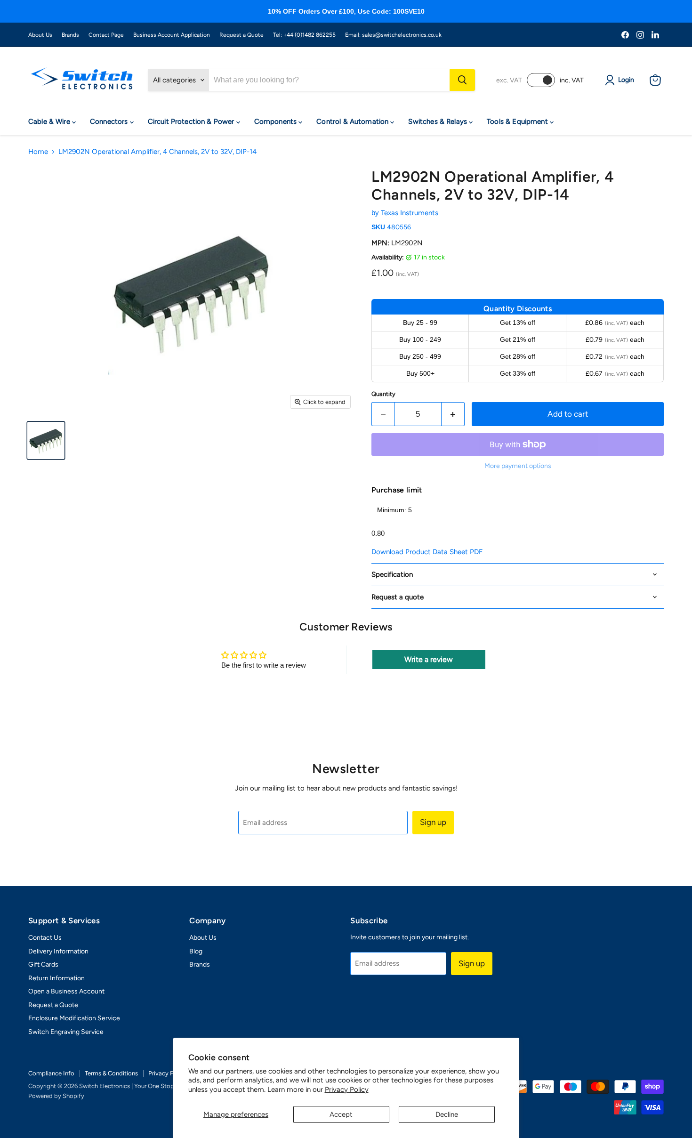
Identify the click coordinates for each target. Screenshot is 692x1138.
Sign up (433, 822)
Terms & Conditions (111, 1073)
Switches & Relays (438, 121)
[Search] (462, 80)
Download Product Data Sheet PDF (427, 552)
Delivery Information (58, 951)
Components (276, 121)
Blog (195, 951)
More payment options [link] (517, 466)
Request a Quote (241, 35)
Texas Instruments (409, 213)
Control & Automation (353, 121)
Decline (446, 1114)
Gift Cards (43, 964)
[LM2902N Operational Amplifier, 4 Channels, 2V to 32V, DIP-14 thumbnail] (45, 440)
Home (38, 152)
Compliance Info (51, 1073)
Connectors (110, 121)
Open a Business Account (66, 991)
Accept (341, 1114)
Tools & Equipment (518, 121)
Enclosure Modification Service (74, 1018)
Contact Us (45, 938)
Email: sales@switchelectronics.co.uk (393, 35)
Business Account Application (171, 35)
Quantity (383, 393)
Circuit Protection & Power (192, 121)
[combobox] (329, 80)
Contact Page (106, 35)
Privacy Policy (347, 1089)
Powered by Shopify (56, 1095)
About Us (40, 35)
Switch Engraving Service (66, 1032)
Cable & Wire (50, 121)
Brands (70, 35)
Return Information (56, 978)
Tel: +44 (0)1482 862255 (304, 35)
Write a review (428, 659)
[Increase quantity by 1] (453, 414)
